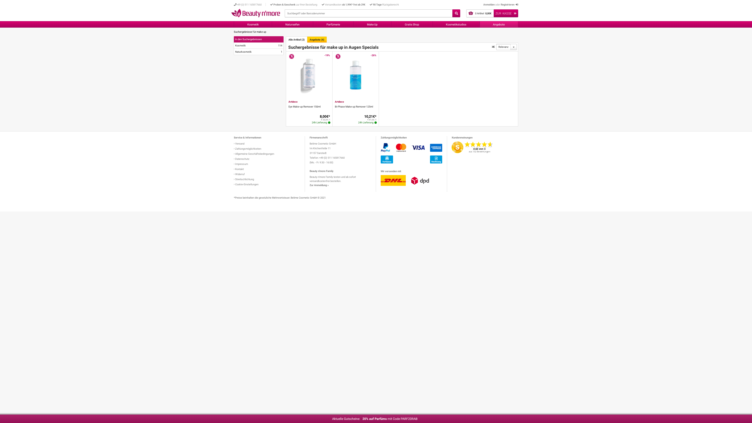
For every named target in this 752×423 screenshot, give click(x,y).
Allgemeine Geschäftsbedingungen (254, 153)
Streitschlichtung (244, 179)
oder (498, 4)
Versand (239, 143)
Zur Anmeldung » (319, 185)
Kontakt (239, 169)
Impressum (241, 164)
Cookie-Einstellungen (246, 184)
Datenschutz (242, 158)
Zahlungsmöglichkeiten (248, 148)
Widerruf (240, 174)
